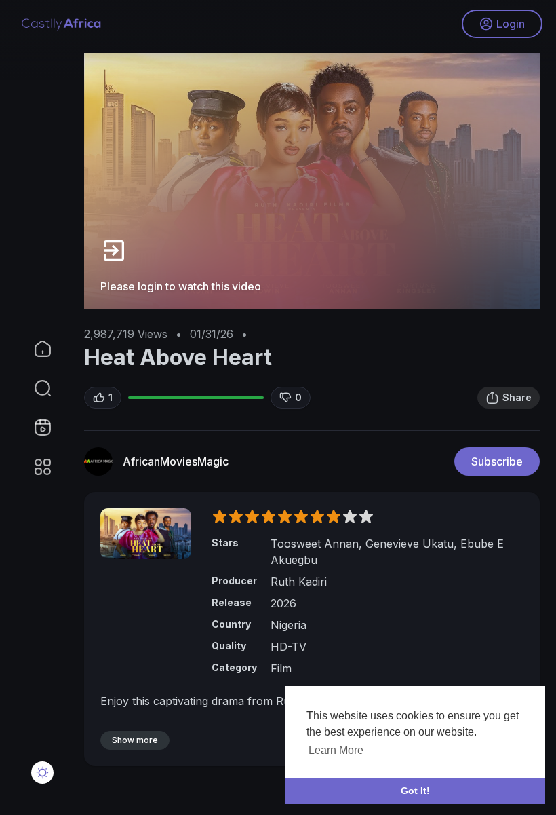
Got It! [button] (415, 790)
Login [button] (510, 24)
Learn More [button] (336, 750)
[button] (34, 388)
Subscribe (497, 461)
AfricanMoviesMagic (176, 461)
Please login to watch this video (180, 286)
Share (517, 397)
